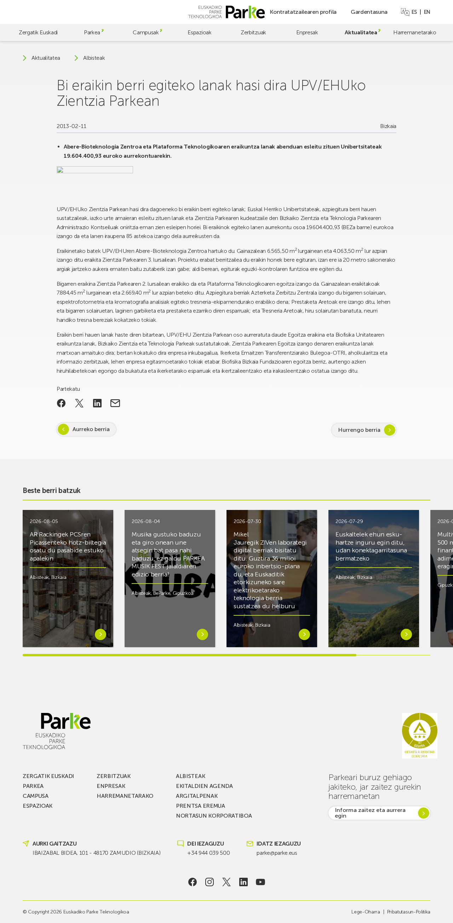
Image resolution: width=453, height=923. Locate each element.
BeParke (162, 593)
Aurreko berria (91, 429)
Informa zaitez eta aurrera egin (370, 813)
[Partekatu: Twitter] (79, 403)
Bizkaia (388, 126)
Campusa (35, 796)
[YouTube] (260, 882)
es (414, 12)
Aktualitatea (361, 32)
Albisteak (94, 58)
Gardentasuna (369, 11)
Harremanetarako (414, 32)
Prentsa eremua (200, 805)
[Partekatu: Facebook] (61, 403)
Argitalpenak (196, 796)
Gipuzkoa (183, 593)
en (427, 12)
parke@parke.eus (277, 852)
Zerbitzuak (253, 32)
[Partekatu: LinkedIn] (97, 403)
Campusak (146, 32)
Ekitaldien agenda (204, 786)
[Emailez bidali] (115, 403)
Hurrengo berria (359, 429)
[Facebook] (192, 882)
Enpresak (307, 32)
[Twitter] (226, 882)
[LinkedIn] (243, 882)
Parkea (92, 32)
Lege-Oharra (365, 912)
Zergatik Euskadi (38, 32)
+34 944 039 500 (208, 852)
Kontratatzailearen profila (303, 11)
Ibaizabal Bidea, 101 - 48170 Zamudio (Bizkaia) (96, 852)
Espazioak (199, 32)
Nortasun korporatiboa (214, 815)
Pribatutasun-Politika (408, 912)
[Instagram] (209, 882)
